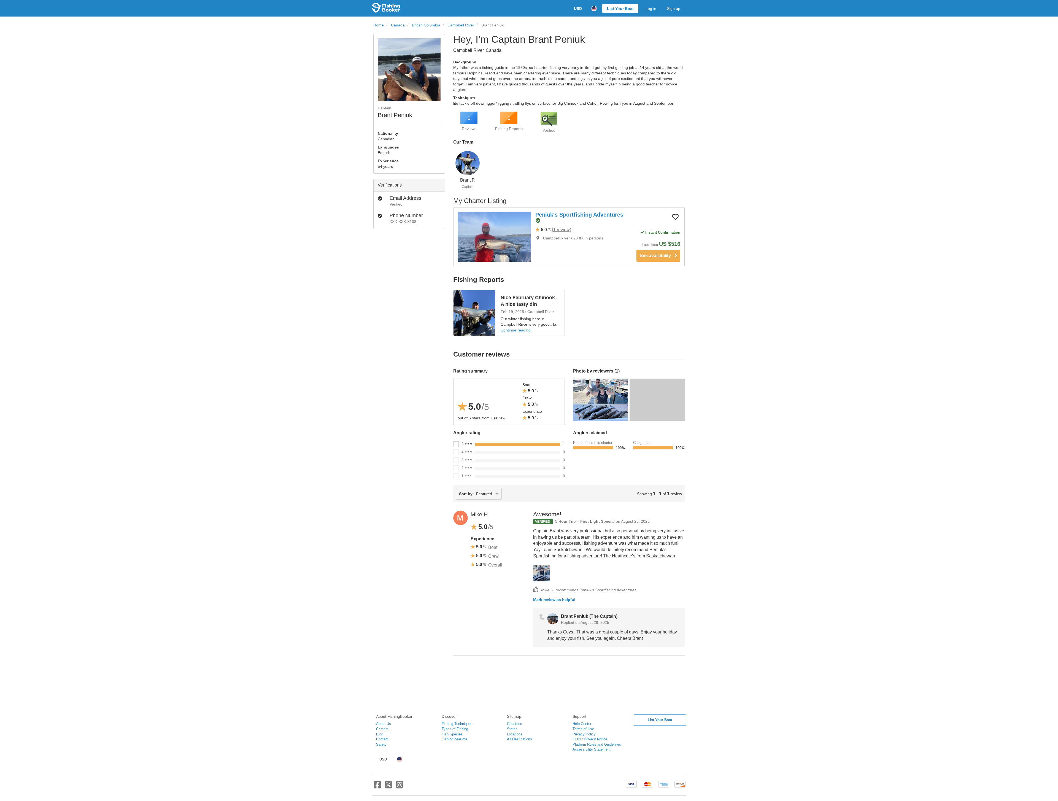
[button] (537, 221)
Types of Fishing (455, 729)
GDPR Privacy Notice (590, 739)
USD (578, 8)
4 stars (467, 452)
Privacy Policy (584, 734)
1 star (466, 476)
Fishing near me (454, 739)
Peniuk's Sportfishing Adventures (579, 215)
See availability (657, 255)
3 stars (467, 460)
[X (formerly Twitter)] (388, 787)
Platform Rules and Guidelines (597, 744)
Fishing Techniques (457, 724)
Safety (381, 744)
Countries (514, 724)
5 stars (467, 444)
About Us (383, 724)
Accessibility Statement (592, 749)
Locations (514, 734)
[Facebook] (377, 787)
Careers (382, 729)
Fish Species (452, 734)
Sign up (673, 8)
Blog (379, 734)
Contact (382, 739)
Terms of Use (583, 729)
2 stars (467, 468)
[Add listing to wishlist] (675, 217)
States (512, 729)
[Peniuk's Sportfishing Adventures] (494, 237)
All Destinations (519, 739)
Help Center (582, 724)
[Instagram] (399, 787)
